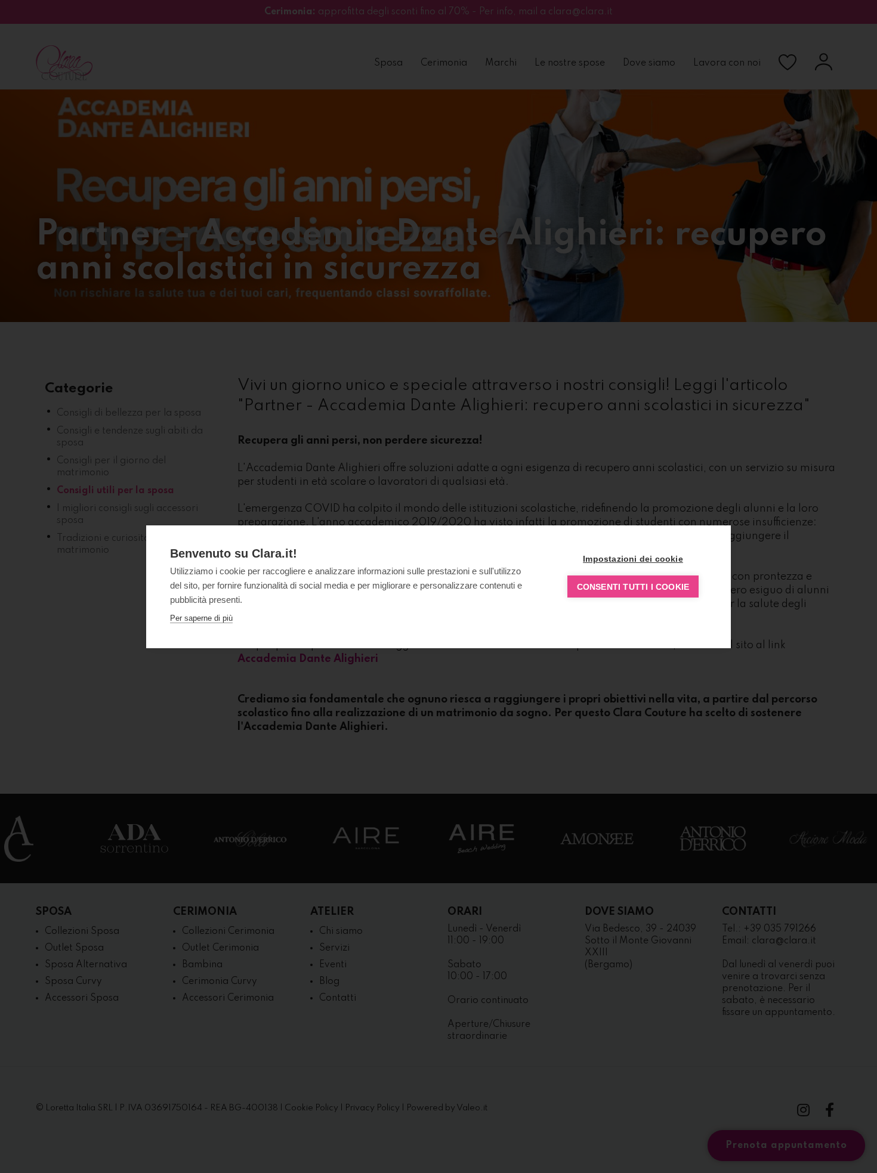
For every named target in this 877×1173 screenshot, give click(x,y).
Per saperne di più (201, 618)
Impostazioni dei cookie (633, 559)
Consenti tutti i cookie (633, 587)
